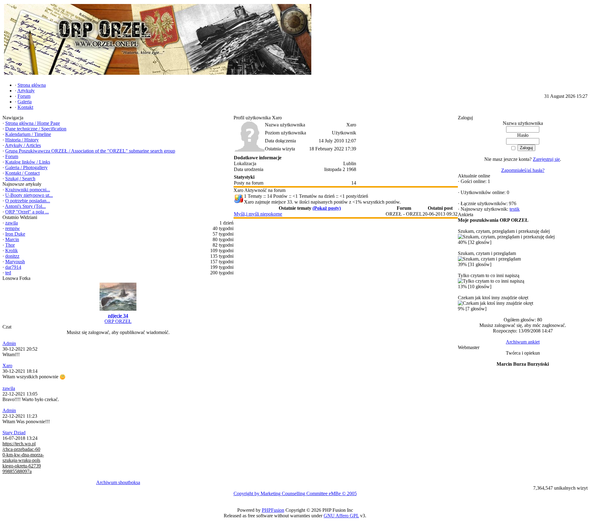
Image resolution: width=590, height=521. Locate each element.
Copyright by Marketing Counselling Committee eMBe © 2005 (295, 493)
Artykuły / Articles (23, 145)
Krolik (11, 250)
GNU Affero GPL (341, 515)
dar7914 (13, 267)
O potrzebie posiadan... (27, 200)
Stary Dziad (14, 432)
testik (514, 209)
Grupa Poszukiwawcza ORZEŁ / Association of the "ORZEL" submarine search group (90, 150)
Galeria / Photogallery (26, 167)
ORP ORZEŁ (118, 321)
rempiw (12, 228)
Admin (9, 343)
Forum (11, 156)
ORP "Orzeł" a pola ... (27, 211)
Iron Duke (15, 234)
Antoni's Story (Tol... (25, 206)
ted (8, 272)
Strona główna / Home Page (32, 123)
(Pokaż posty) (327, 208)
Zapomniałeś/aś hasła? (523, 170)
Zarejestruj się (546, 159)
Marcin (12, 239)
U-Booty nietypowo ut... (29, 195)
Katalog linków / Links (27, 162)
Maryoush (15, 261)
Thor (10, 245)
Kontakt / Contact (22, 173)
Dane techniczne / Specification (35, 128)
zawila (11, 222)
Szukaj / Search (20, 178)
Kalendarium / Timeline (28, 134)
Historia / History (22, 139)
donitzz (12, 256)
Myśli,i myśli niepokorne (258, 214)
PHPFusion (273, 510)
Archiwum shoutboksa (118, 482)
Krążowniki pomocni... (27, 189)
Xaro (7, 365)
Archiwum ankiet (523, 341)
